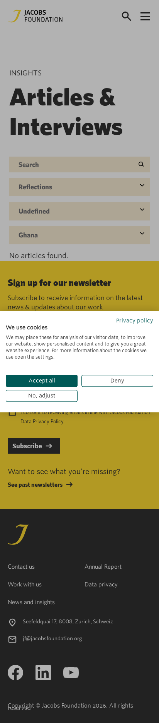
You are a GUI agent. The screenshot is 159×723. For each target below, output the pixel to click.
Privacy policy (134, 320)
